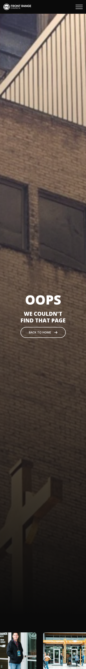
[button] (79, 6)
